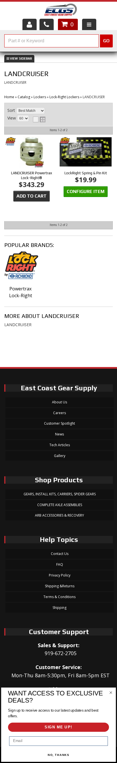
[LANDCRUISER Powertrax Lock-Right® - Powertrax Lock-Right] (13, 141)
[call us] (46, 24)
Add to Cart (31, 196)
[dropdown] (89, 24)
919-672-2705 (60, 653)
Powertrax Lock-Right (20, 292)
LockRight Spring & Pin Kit (85, 173)
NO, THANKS (59, 754)
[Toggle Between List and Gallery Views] (39, 119)
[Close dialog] (110, 692)
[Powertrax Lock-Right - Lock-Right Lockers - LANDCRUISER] (20, 268)
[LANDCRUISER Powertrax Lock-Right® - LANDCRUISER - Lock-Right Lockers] (31, 152)
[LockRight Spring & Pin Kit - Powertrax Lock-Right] (68, 141)
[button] (58, 40)
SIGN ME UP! (58, 727)
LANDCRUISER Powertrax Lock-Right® (31, 175)
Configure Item (86, 191)
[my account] (29, 24)
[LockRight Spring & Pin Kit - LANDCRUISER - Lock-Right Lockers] (86, 152)
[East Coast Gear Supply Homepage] (60, 11)
